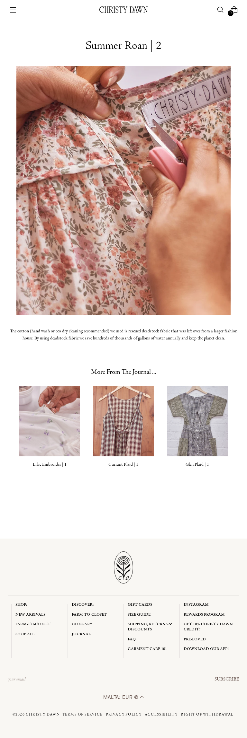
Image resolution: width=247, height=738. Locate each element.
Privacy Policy (124, 714)
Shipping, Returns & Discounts (150, 626)
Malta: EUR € (121, 697)
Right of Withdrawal (207, 714)
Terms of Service (82, 714)
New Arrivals (30, 614)
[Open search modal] (220, 9)
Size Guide (139, 614)
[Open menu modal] (13, 9)
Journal (81, 634)
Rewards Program (204, 614)
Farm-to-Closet (32, 624)
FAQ (132, 639)
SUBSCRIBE (227, 679)
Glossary (82, 624)
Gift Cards (140, 604)
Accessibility (161, 714)
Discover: (83, 604)
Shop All (24, 634)
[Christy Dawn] (123, 9)
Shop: (21, 604)
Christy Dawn (43, 714)
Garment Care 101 (147, 649)
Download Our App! (206, 649)
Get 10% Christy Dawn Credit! (208, 626)
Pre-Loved (195, 639)
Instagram (196, 604)
